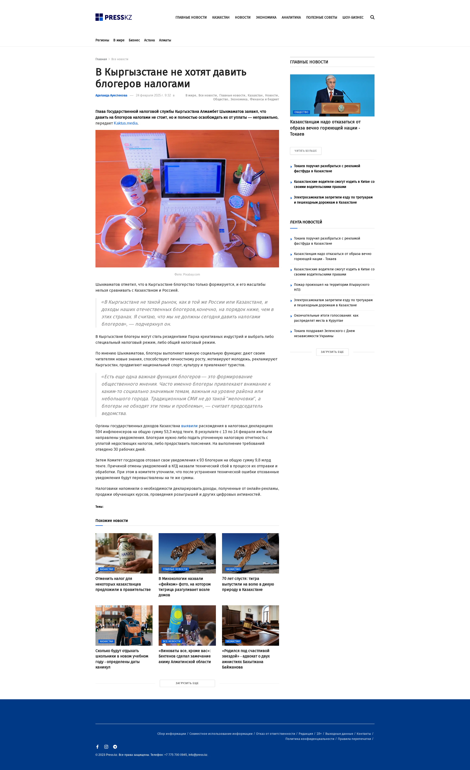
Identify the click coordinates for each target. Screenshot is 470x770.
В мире (119, 40)
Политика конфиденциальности (310, 739)
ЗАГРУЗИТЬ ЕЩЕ (187, 683)
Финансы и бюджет (264, 99)
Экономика (239, 99)
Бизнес (134, 40)
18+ (320, 734)
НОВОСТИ (243, 17)
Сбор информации (172, 734)
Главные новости (232, 95)
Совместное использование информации (221, 734)
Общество (221, 99)
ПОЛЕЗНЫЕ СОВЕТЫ (321, 17)
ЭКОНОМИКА (266, 17)
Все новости (119, 59)
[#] (113, 15)
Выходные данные (339, 734)
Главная (101, 59)
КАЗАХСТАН (221, 17)
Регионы (102, 40)
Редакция (306, 734)
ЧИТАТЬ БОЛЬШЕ (306, 150)
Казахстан (255, 95)
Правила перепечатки (355, 739)
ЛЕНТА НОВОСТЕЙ (306, 222)
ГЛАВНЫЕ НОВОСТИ (191, 17)
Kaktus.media (126, 123)
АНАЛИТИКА (291, 17)
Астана (149, 40)
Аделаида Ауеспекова (111, 95)
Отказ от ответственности (276, 734)
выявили (189, 426)
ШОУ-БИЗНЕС (353, 17)
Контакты (364, 734)
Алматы (165, 40)
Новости (272, 95)
